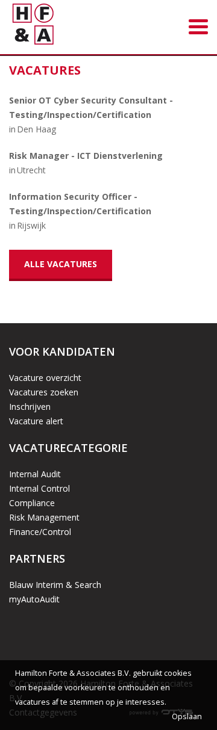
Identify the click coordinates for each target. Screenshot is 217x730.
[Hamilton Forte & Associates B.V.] (33, 26)
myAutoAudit (34, 599)
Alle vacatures (60, 264)
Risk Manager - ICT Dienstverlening (86, 155)
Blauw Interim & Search (55, 584)
